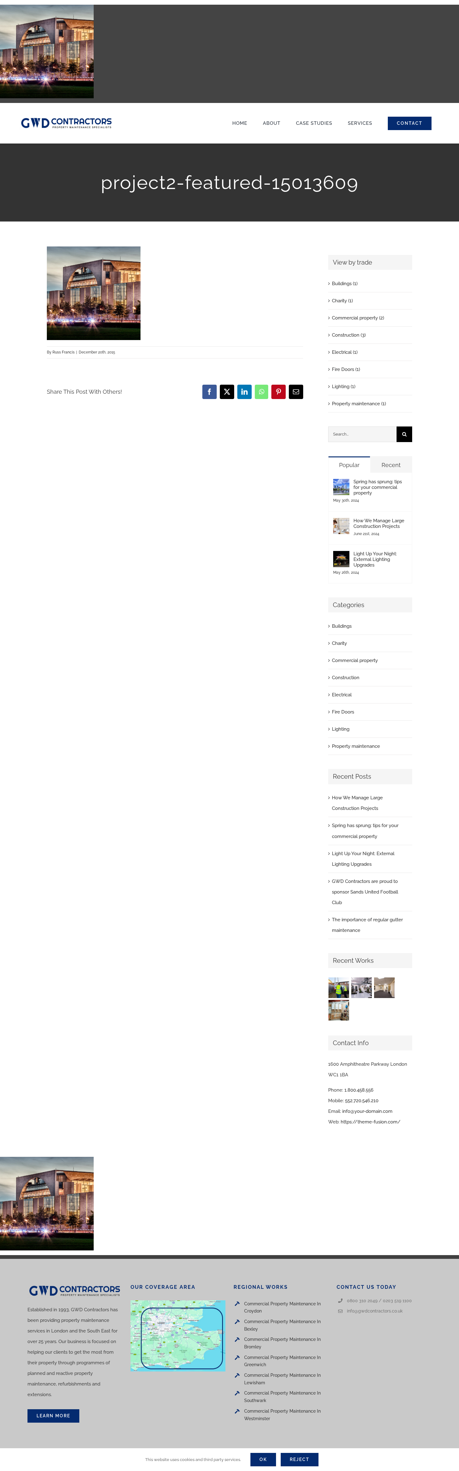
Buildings (342, 626)
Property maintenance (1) (359, 404)
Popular (349, 465)
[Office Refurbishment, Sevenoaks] (384, 988)
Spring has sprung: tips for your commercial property (377, 487)
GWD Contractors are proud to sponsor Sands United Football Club (365, 892)
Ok (263, 1459)
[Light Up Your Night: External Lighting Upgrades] (341, 556)
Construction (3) (349, 335)
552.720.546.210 (361, 1100)
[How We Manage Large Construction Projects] (341, 523)
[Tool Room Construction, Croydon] (362, 988)
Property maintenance (356, 746)
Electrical (342, 695)
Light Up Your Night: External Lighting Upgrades (375, 559)
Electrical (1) (345, 352)
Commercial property (355, 660)
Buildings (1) (345, 283)
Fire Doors (343, 712)
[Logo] (66, 118)
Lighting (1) (343, 386)
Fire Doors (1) (346, 369)
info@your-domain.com (367, 1111)
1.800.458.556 (358, 1090)
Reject (299, 1459)
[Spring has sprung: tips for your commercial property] (341, 484)
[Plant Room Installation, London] (339, 1010)
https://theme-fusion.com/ (371, 1122)
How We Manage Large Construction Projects (378, 523)
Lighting (340, 729)
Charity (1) (342, 301)
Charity (339, 643)
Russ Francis (63, 352)
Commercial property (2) (358, 318)
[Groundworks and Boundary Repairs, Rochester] (339, 988)
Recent (391, 465)
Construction (345, 677)
